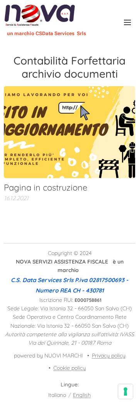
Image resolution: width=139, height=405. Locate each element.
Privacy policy (108, 355)
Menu (127, 22)
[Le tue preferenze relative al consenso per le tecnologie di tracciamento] (125, 391)
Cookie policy (69, 367)
